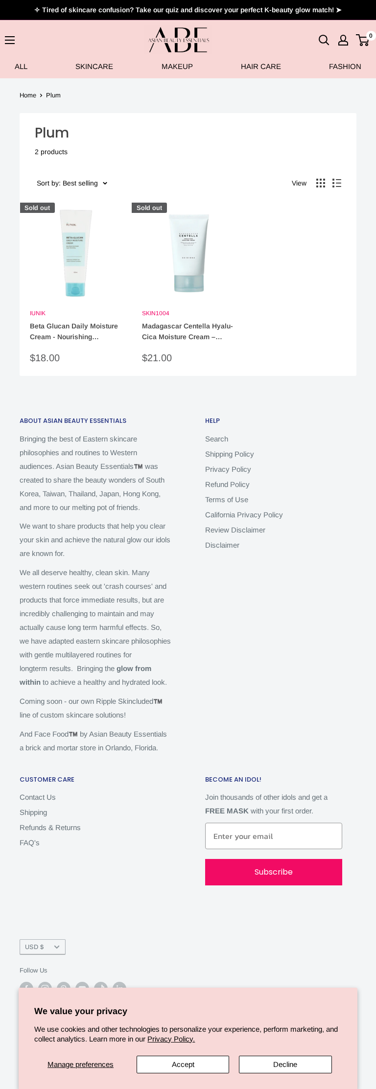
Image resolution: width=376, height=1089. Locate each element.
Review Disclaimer (235, 530)
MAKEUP (177, 66)
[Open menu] (10, 40)
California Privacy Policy (244, 514)
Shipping (33, 812)
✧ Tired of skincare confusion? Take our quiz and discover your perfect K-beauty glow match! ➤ (188, 10)
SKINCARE (94, 66)
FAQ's (30, 842)
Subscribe (274, 872)
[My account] (343, 40)
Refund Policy (227, 484)
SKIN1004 (155, 313)
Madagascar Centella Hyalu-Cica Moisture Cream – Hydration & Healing (187, 332)
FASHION (345, 66)
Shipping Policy (229, 454)
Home (28, 95)
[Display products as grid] (320, 183)
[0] (363, 40)
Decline (285, 1064)
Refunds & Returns (50, 827)
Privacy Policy (228, 469)
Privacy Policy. (171, 1039)
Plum (53, 95)
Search (216, 439)
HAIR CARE (261, 66)
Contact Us (38, 797)
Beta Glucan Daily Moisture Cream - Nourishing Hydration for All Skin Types (74, 332)
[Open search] (324, 40)
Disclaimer (222, 545)
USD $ (34, 946)
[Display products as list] (336, 183)
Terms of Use (226, 499)
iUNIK (38, 313)
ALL (21, 66)
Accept (183, 1064)
